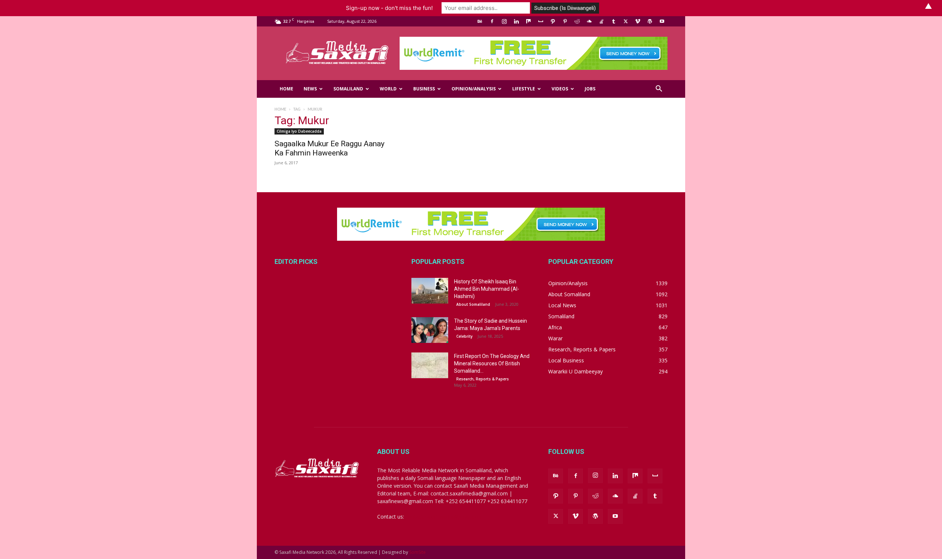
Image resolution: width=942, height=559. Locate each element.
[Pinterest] (564, 21)
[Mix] (528, 21)
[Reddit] (576, 21)
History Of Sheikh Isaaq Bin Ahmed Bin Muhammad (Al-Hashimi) (486, 289)
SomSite (417, 552)
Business (424, 89)
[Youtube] (661, 21)
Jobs (590, 89)
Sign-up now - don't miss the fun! (389, 7)
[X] (625, 21)
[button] (658, 89)
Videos (560, 89)
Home (286, 89)
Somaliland (348, 89)
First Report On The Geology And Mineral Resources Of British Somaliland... (492, 363)
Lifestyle (523, 89)
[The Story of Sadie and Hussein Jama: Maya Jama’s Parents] (429, 330)
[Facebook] (491, 21)
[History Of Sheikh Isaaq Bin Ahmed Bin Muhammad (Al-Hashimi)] (429, 291)
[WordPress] (649, 21)
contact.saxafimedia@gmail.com (444, 516)
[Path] (552, 21)
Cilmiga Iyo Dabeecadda (299, 131)
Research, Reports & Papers (482, 378)
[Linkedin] (516, 21)
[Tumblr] (613, 21)
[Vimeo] (637, 21)
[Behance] (479, 21)
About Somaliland (473, 304)
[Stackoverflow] (601, 21)
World (388, 89)
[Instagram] (504, 21)
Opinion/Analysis (473, 89)
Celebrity (464, 336)
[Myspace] (540, 21)
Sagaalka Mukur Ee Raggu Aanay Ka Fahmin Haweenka (330, 148)
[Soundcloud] (589, 21)
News (310, 89)
